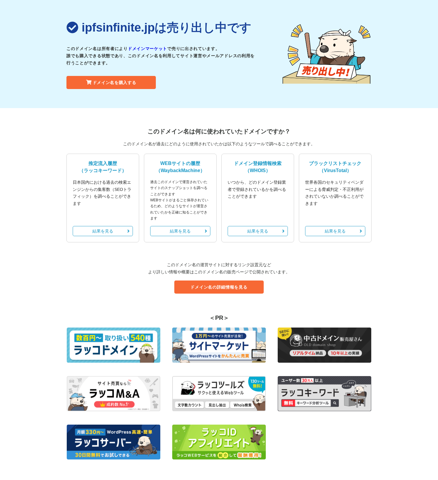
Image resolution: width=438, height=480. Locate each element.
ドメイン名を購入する (114, 82)
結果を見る (102, 231)
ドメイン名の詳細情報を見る (218, 287)
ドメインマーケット (147, 48)
